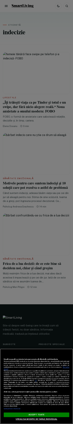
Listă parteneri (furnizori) (12, 409)
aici (36, 380)
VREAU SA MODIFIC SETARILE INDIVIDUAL (36, 419)
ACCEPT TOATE (36, 414)
